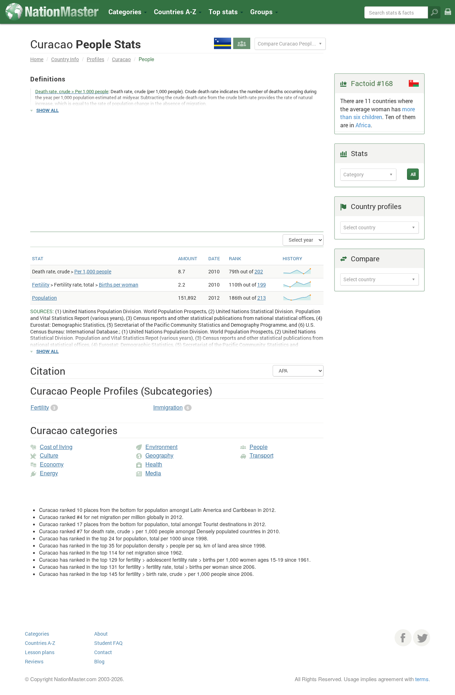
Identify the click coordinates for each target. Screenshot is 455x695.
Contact (103, 652)
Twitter (421, 637)
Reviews (34, 661)
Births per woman (118, 284)
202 (259, 271)
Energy (49, 473)
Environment (161, 447)
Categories (125, 11)
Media (153, 473)
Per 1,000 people (92, 271)
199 (261, 284)
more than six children (377, 113)
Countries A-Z (40, 643)
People (259, 447)
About (101, 633)
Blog (99, 661)
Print (448, 16)
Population (44, 297)
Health (153, 464)
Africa (363, 125)
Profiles (95, 59)
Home (36, 59)
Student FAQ (108, 643)
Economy (52, 464)
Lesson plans (39, 652)
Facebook (403, 637)
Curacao (121, 59)
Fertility (40, 284)
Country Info (65, 59)
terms (422, 679)
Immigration (168, 407)
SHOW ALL (47, 110)
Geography (159, 455)
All (413, 174)
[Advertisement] (176, 169)
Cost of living (56, 447)
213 (261, 297)
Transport (261, 455)
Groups (262, 11)
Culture (49, 455)
